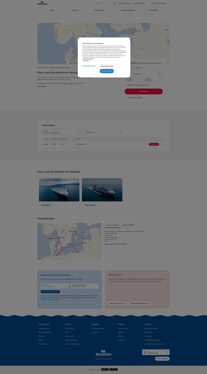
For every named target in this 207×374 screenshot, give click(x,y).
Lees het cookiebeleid (88, 59)
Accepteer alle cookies (107, 71)
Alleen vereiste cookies (107, 66)
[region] (104, 57)
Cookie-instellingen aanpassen (88, 65)
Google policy (86, 60)
